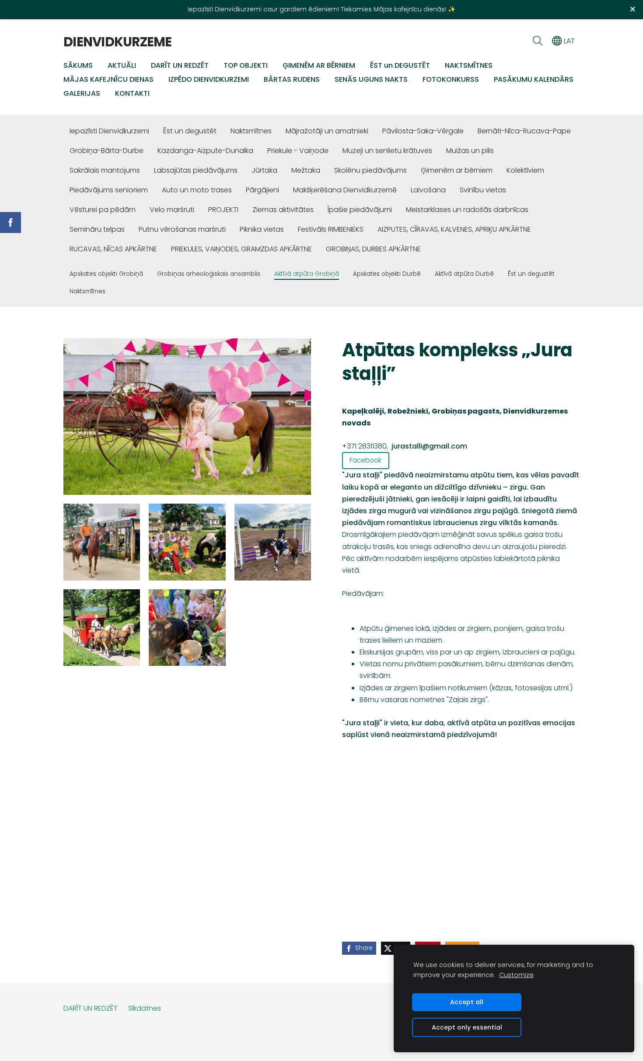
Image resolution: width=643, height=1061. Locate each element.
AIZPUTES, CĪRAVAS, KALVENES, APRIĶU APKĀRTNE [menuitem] (454, 229)
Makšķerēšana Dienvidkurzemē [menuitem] (345, 190)
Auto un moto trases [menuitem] (197, 190)
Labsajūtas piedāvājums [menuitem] (196, 170)
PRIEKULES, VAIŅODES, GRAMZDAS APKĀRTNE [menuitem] (241, 249)
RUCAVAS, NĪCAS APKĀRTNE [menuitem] (113, 249)
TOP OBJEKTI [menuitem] (246, 65)
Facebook (365, 460)
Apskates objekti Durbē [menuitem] (387, 274)
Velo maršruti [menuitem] (172, 210)
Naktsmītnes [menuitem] (251, 131)
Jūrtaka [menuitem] (264, 170)
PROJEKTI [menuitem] (223, 210)
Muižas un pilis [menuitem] (470, 151)
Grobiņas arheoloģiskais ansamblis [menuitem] (208, 274)
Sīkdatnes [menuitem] (144, 1008)
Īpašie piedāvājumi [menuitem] (360, 210)
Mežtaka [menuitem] (305, 170)
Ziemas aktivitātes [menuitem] (283, 210)
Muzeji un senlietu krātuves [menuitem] (387, 151)
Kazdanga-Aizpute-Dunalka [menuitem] (205, 151)
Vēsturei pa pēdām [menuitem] (103, 210)
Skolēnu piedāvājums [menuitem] (370, 170)
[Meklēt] (537, 41)
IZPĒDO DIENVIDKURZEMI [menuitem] (208, 79)
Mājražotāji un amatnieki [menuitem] (327, 131)
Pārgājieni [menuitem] (262, 190)
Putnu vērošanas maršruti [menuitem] (182, 229)
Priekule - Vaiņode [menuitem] (297, 151)
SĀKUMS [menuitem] (78, 65)
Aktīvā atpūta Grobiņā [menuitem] (306, 274)
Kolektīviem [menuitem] (525, 170)
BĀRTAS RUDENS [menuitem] (292, 79)
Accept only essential (467, 1027)
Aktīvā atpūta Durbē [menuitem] (464, 274)
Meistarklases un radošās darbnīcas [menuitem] (467, 210)
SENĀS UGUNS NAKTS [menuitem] (371, 79)
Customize (516, 975)
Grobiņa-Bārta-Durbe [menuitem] (106, 151)
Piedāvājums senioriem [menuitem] (109, 190)
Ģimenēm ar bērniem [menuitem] (457, 170)
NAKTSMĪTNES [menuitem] (469, 65)
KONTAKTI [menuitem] (132, 93)
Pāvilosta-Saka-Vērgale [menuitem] (423, 131)
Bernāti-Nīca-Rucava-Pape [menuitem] (524, 131)
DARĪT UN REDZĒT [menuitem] (180, 65)
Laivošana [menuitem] (428, 190)
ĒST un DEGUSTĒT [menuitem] (400, 65)
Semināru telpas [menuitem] (97, 229)
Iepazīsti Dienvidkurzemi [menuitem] (109, 131)
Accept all (466, 1002)
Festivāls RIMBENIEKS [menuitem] (330, 229)
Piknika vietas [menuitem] (262, 229)
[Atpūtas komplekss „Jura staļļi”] (101, 542)
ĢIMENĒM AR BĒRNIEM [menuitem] (319, 65)
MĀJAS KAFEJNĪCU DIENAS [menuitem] (108, 79)
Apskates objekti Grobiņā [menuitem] (106, 274)
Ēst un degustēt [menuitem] (190, 131)
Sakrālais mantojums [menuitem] (105, 170)
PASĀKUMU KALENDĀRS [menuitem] (533, 79)
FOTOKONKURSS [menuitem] (451, 79)
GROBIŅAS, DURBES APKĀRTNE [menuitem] (373, 249)
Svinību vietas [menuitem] (483, 190)
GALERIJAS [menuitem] (81, 93)
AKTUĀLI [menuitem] (122, 65)
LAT (568, 41)
